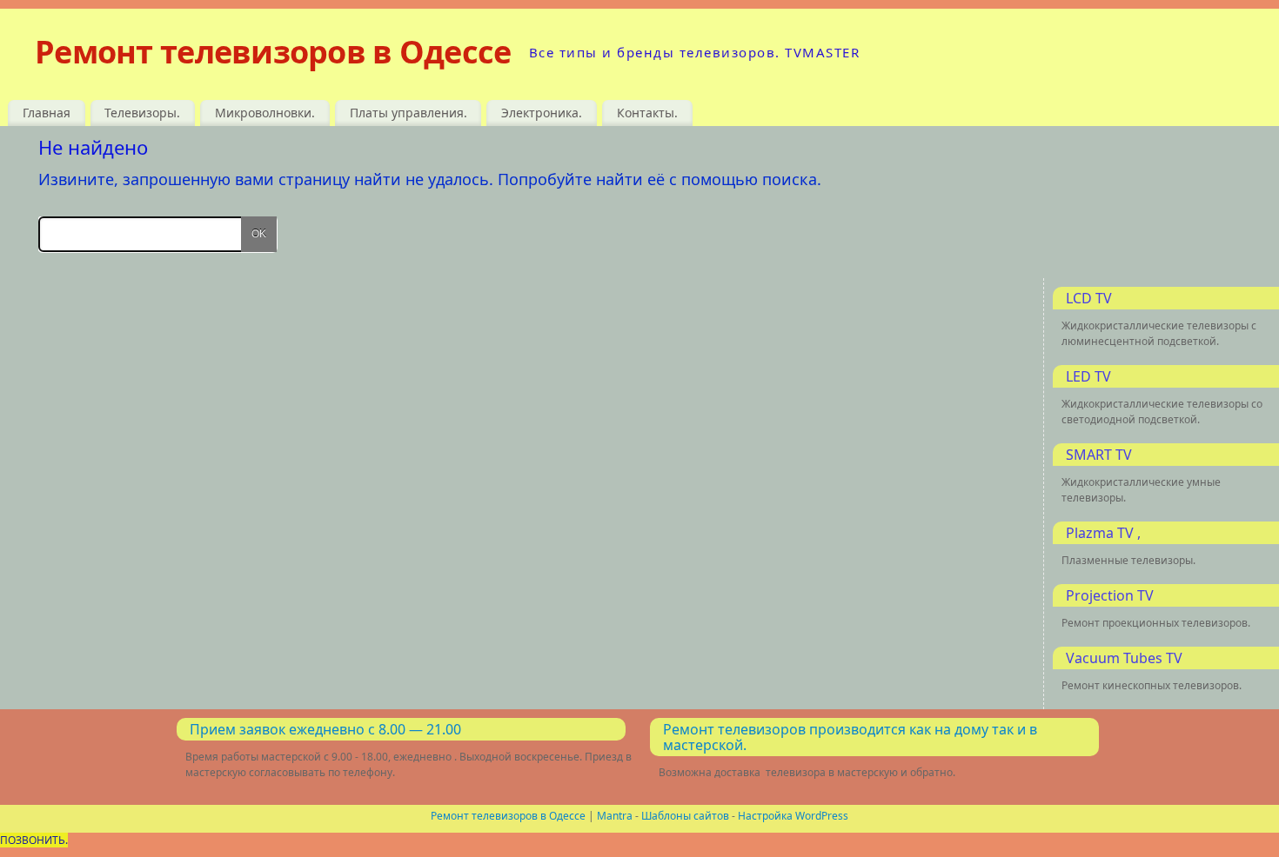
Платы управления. (408, 112)
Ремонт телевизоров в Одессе (273, 51)
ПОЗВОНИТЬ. (34, 840)
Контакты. (647, 112)
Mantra (615, 815)
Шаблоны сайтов (685, 815)
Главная (46, 112)
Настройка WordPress (793, 815)
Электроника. (541, 112)
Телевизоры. (142, 112)
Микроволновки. (265, 112)
